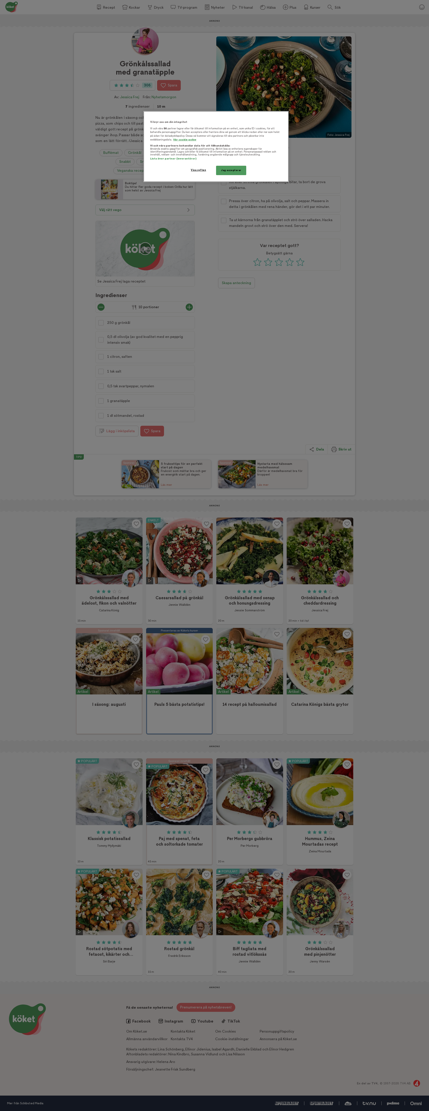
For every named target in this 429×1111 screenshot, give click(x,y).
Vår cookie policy (184, 139)
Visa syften (198, 170)
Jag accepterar (231, 170)
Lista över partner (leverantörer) (173, 158)
